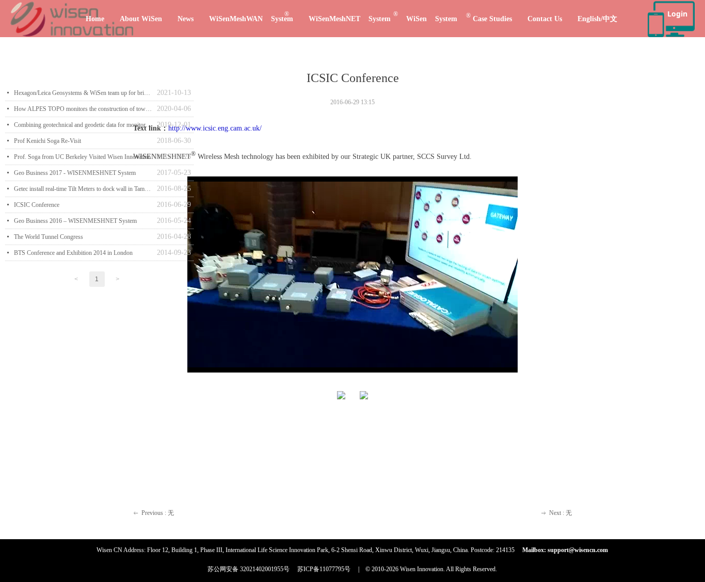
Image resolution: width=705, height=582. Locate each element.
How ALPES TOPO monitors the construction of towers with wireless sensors (83, 108)
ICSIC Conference (36, 204)
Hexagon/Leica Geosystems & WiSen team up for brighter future (83, 92)
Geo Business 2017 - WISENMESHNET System (75, 172)
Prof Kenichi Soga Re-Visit (47, 140)
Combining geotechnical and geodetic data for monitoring (83, 124)
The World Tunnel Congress (48, 236)
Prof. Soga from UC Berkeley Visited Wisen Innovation (82, 156)
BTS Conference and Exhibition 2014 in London (73, 252)
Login (677, 14)
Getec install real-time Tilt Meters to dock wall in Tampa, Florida (83, 188)
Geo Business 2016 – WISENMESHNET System (75, 220)
